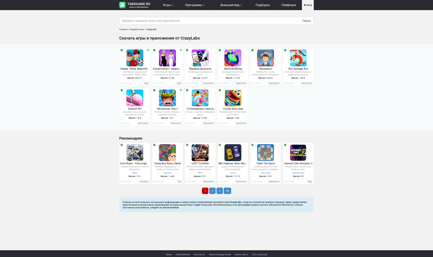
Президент (265, 68)
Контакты (199, 254)
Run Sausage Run (298, 68)
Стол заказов (259, 254)
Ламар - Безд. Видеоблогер (135, 68)
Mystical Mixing (233, 68)
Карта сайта (241, 254)
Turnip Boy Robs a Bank (167, 163)
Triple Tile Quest (265, 163)
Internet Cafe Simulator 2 (298, 163)
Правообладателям (220, 254)
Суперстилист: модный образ (168, 68)
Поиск (306, 20)
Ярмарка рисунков (200, 68)
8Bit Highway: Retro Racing (233, 163)
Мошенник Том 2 (167, 108)
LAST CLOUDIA (200, 163)
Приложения (183, 254)
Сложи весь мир (233, 108)
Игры (169, 254)
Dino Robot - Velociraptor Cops (135, 163)
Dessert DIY (135, 108)
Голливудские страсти (200, 108)
